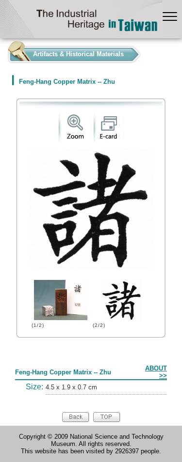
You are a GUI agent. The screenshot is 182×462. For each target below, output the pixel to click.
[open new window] (75, 139)
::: (3, 52)
